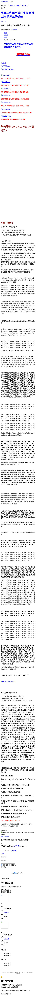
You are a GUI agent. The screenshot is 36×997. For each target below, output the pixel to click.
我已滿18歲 (4, 993)
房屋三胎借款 (5, 836)
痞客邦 (15, 846)
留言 (19, 846)
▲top (2, 853)
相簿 (5, 33)
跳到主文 (3, 21)
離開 (10, 993)
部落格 (6, 35)
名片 (5, 37)
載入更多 (3, 857)
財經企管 (13, 850)
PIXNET (8, 972)
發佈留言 (3, 867)
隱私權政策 (29, 972)
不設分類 (14, 29)
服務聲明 (18, 973)
